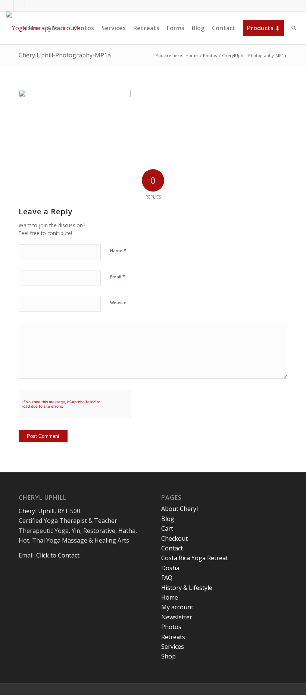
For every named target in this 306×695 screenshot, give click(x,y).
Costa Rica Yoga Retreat (194, 558)
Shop (168, 656)
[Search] (294, 28)
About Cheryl (179, 509)
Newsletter (176, 617)
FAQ (166, 578)
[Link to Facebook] (8, 5)
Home (169, 597)
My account (177, 607)
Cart (167, 528)
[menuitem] (31, 28)
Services (172, 646)
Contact (172, 548)
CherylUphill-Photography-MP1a (65, 55)
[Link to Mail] (30, 5)
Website (118, 302)
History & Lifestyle (186, 588)
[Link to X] (19, 5)
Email (117, 276)
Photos (171, 627)
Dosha (170, 568)
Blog (167, 519)
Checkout (174, 538)
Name (118, 250)
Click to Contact (57, 555)
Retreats (173, 637)
